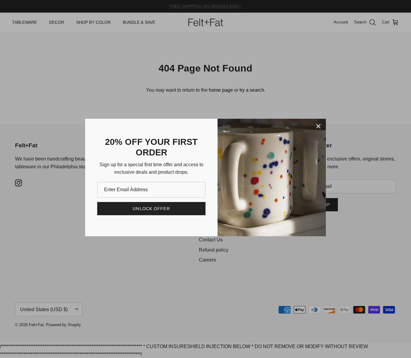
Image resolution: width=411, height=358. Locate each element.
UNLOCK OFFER (151, 208)
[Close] (318, 126)
